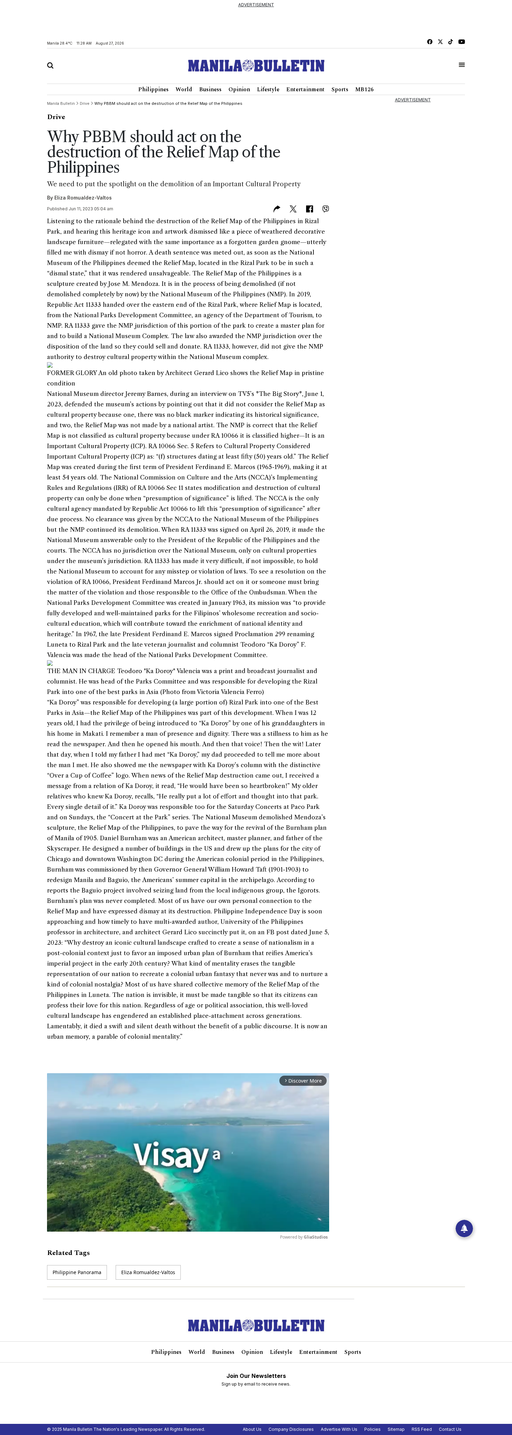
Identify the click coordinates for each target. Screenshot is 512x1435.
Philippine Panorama (77, 1272)
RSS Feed (422, 1429)
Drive (56, 117)
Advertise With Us (339, 1429)
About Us (252, 1429)
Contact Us (450, 1429)
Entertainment (305, 89)
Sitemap (396, 1429)
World (184, 89)
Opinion (239, 89)
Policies (372, 1429)
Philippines (153, 89)
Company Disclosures (291, 1429)
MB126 (364, 89)
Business (210, 89)
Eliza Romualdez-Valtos (83, 198)
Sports (340, 89)
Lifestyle (268, 89)
